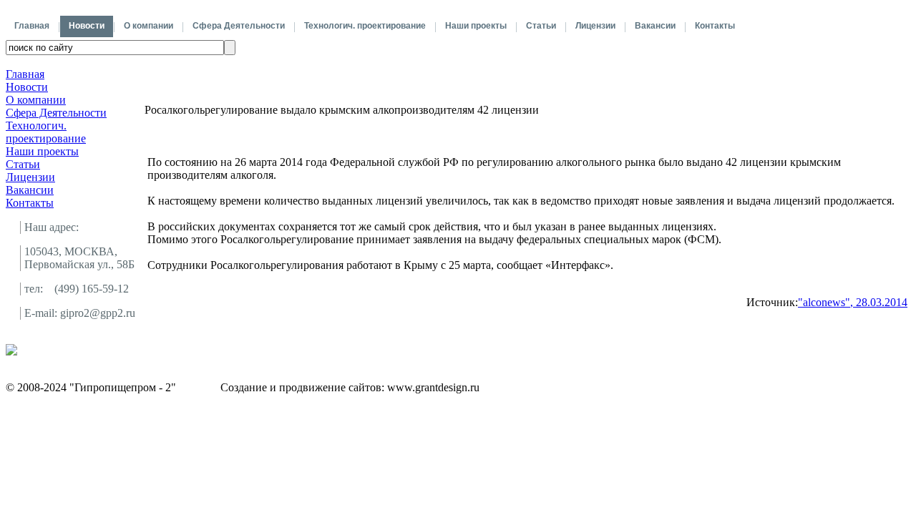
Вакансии (655, 26)
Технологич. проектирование (365, 26)
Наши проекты (476, 26)
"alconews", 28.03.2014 (852, 302)
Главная (31, 26)
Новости (86, 26)
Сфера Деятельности (239, 26)
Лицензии (595, 26)
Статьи (541, 26)
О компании (148, 26)
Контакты (715, 26)
